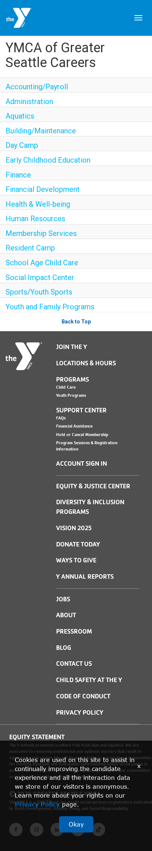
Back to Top (76, 322)
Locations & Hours (86, 363)
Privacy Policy (37, 804)
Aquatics (20, 116)
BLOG (63, 648)
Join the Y (71, 347)
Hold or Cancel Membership (82, 434)
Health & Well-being (38, 204)
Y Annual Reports (85, 577)
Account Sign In (81, 464)
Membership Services (41, 233)
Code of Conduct (83, 696)
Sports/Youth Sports (39, 291)
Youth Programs (71, 395)
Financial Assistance (74, 426)
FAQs (61, 417)
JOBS (63, 599)
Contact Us (74, 664)
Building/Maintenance (41, 130)
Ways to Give (76, 560)
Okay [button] (76, 824)
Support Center (81, 410)
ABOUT (66, 615)
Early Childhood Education (48, 160)
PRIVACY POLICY (79, 713)
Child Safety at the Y (89, 680)
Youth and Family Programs (50, 306)
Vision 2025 (73, 528)
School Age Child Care (42, 262)
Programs (72, 379)
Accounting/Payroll (37, 86)
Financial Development (43, 189)
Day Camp (22, 145)
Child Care (66, 387)
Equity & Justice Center (93, 486)
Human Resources (35, 218)
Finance (18, 174)
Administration (29, 101)
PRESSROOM (74, 631)
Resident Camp (30, 247)
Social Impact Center (40, 277)
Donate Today (78, 544)
